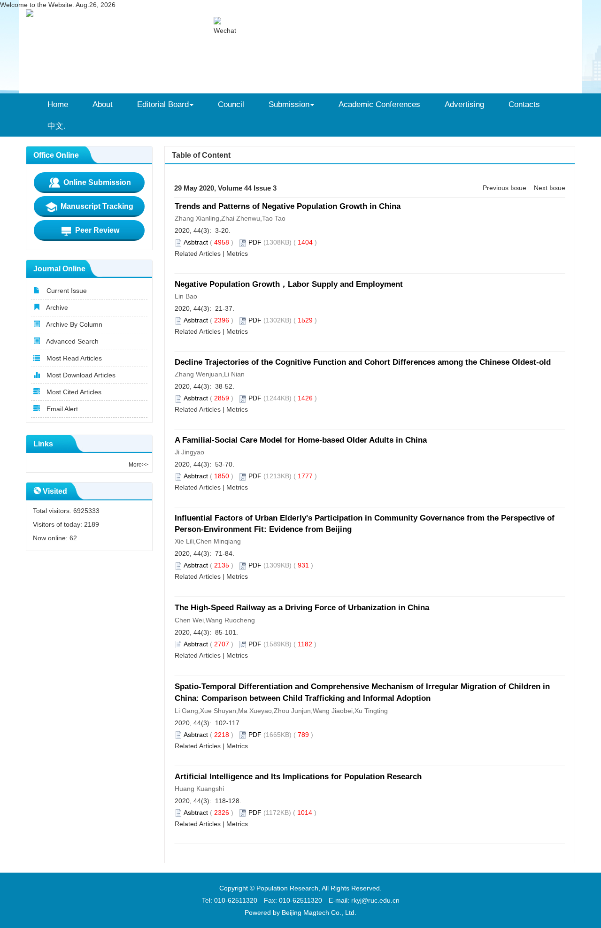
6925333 (86, 510)
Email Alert (61, 409)
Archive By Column (73, 324)
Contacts (524, 104)
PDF (255, 242)
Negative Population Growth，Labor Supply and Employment (289, 284)
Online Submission (96, 182)
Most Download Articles (80, 375)
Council (231, 104)
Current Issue (66, 290)
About (102, 104)
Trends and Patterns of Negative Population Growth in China (288, 206)
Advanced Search (72, 341)
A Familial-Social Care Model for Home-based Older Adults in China (301, 440)
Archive (56, 307)
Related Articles (198, 253)
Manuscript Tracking (96, 206)
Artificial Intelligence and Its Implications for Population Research (298, 776)
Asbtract (196, 242)
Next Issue (549, 188)
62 (73, 538)
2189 (91, 524)
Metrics (237, 253)
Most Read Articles (73, 358)
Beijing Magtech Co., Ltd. (319, 912)
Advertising (464, 104)
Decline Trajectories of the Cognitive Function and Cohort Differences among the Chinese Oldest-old (363, 362)
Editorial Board (163, 104)
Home (57, 104)
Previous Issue (504, 188)
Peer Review (96, 230)
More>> (138, 464)
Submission (289, 104)
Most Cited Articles (73, 392)
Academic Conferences (379, 104)
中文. (56, 126)
